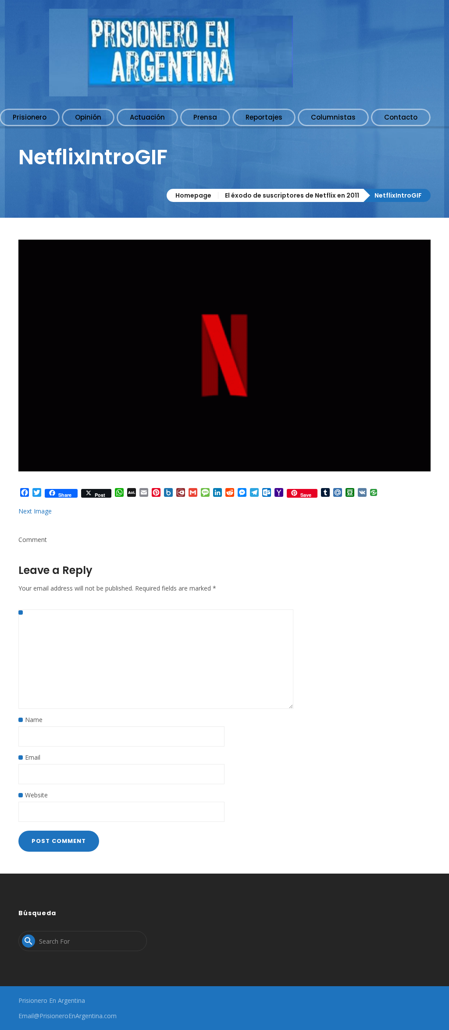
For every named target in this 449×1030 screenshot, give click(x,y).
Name (34, 719)
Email (32, 757)
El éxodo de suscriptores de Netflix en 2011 (292, 195)
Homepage (193, 195)
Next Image (35, 511)
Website (36, 795)
